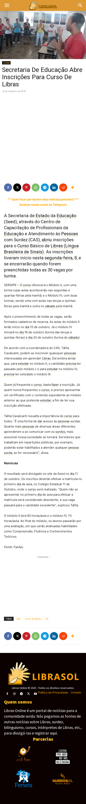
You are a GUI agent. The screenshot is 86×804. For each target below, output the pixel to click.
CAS (18, 618)
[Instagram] (14, 693)
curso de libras (33, 618)
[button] (80, 5)
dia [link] (27, 327)
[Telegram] (45, 187)
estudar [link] (23, 363)
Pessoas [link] (69, 233)
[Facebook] (8, 187)
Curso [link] (23, 245)
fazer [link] (55, 385)
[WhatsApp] (36, 187)
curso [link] (27, 285)
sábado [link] (50, 306)
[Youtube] (35, 693)
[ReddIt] (63, 187)
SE (47, 618)
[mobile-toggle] (6, 5)
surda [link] (8, 453)
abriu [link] (47, 239)
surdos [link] (60, 432)
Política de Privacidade (53, 692)
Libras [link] (57, 245)
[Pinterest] (26, 187)
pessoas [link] (70, 353)
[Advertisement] (43, 138)
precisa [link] (71, 363)
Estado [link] (43, 215)
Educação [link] (66, 215)
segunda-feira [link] (59, 257)
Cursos (6, 62)
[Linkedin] (54, 187)
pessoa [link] (73, 447)
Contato (76, 692)
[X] (17, 187)
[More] (72, 187)
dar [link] (40, 421)
